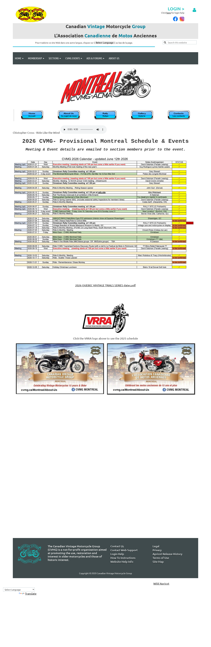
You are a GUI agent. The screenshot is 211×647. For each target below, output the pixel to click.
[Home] (32, 119)
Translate (30, 593)
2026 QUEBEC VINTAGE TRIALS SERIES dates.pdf (105, 285)
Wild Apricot (161, 583)
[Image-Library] (142, 119)
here (168, 12)
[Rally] (105, 119)
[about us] (69, 119)
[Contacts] (179, 119)
